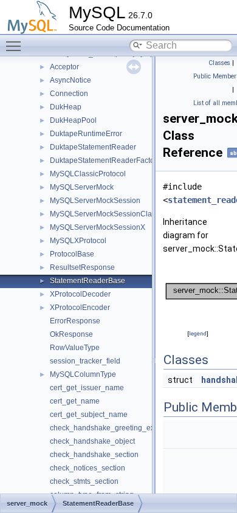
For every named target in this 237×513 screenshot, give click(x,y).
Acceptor (64, 67)
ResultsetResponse (82, 267)
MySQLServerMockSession (95, 200)
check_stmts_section (84, 481)
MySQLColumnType (83, 374)
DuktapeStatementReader (93, 147)
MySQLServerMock (82, 187)
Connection (69, 93)
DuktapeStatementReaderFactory (105, 160)
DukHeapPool (73, 120)
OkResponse (71, 334)
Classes (219, 63)
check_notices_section (87, 468)
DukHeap (65, 107)
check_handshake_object (92, 441)
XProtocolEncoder (80, 307)
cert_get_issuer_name (87, 388)
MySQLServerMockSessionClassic (107, 214)
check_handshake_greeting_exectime (113, 428)
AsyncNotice (70, 80)
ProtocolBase (72, 254)
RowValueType (75, 347)
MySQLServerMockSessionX (97, 227)
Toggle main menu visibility (16, 46)
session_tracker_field (85, 361)
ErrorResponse (75, 321)
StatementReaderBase (87, 281)
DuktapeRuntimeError (86, 133)
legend (198, 333)
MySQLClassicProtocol (88, 174)
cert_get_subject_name (89, 414)
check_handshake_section (94, 454)
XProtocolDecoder (80, 294)
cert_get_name (75, 401)
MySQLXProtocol (78, 240)
